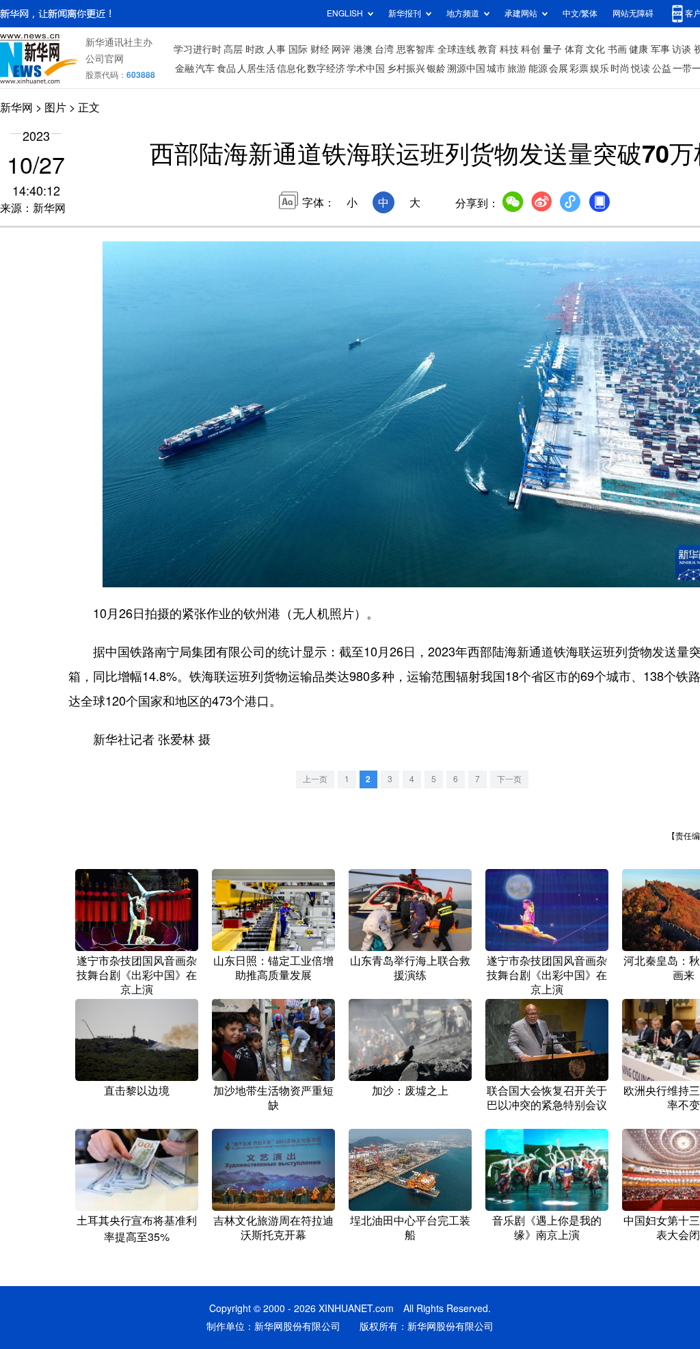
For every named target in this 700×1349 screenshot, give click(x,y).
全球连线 (457, 49)
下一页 (509, 779)
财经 (319, 49)
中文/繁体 (580, 13)
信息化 (291, 68)
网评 (341, 49)
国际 (298, 49)
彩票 (579, 68)
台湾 (384, 49)
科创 (530, 49)
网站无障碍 (633, 13)
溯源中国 (466, 68)
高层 (233, 49)
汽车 (205, 68)
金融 (184, 68)
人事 (276, 49)
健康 (638, 49)
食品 (226, 68)
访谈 (681, 49)
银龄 (436, 68)
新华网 (16, 107)
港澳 (363, 49)
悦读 (640, 68)
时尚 (620, 68)
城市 (496, 68)
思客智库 (415, 49)
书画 (617, 49)
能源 (538, 68)
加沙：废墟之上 (410, 1090)
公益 (661, 68)
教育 (487, 49)
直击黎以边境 (137, 1090)
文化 (595, 49)
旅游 (516, 68)
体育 (574, 49)
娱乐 (599, 68)
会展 (558, 68)
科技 (509, 49)
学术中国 (366, 68)
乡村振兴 (406, 68)
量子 (552, 49)
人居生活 (256, 68)
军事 (660, 49)
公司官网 (104, 59)
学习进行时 (197, 49)
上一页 (315, 779)
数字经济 (326, 68)
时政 (255, 49)
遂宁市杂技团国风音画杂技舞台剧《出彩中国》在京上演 (137, 975)
